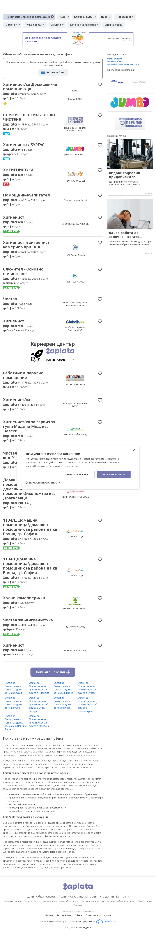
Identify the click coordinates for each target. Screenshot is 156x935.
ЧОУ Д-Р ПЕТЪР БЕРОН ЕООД (75, 405)
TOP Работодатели (89, 901)
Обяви (78, 915)
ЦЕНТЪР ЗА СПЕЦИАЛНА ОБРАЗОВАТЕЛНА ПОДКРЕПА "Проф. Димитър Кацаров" (75, 306)
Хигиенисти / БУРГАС (23, 144)
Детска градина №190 (75, 200)
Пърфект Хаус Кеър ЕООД (75, 496)
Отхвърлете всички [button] (76, 474)
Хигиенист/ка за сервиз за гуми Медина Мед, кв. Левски (29, 426)
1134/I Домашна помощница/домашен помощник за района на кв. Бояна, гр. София (30, 565)
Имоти (49, 915)
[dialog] (78, 467)
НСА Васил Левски (75, 255)
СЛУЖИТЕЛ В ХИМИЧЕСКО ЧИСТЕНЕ (29, 117)
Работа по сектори (13, 901)
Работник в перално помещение (23, 375)
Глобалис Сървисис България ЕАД (75, 328)
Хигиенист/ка (16, 399)
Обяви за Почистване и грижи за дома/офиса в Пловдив (39, 688)
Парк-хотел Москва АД (75, 608)
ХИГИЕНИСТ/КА (18, 169)
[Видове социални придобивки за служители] (130, 167)
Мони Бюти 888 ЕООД (75, 650)
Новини (107, 915)
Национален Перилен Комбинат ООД (75, 129)
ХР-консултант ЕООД (75, 384)
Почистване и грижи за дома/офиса (27, 17)
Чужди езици (33, 24)
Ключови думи (83, 17)
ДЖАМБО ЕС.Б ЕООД (75, 154)
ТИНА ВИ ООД (75, 536)
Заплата (56, 24)
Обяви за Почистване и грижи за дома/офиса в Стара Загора (38, 704)
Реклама (78, 905)
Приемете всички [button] (113, 474)
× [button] (134, 450)
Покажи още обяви (50, 672)
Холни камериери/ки (24, 597)
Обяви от (11, 24)
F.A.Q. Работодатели (68, 901)
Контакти (122, 896)
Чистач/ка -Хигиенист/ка (28, 620)
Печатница (92, 915)
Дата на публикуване (83, 24)
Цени (30, 896)
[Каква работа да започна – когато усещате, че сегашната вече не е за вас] (130, 227)
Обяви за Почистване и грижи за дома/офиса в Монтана (39, 721)
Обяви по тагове (144, 901)
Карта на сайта (108, 901)
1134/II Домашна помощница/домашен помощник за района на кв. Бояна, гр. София (30, 526)
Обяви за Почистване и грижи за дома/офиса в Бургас (87, 688)
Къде (62, 17)
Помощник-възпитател (26, 195)
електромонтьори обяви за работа (123, 64)
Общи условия (46, 896)
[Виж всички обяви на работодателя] (75, 95)
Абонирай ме (55, 72)
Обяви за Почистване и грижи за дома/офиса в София (14, 688)
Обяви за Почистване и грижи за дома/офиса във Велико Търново (15, 722)
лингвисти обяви (114, 61)
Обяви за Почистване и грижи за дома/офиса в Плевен (62, 702)
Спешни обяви (113, 24)
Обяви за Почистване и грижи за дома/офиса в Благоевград (87, 704)
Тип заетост (123, 17)
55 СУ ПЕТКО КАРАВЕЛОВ (75, 223)
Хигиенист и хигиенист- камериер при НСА (27, 245)
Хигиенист (13, 217)
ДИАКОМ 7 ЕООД (75, 626)
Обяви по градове (125, 901)
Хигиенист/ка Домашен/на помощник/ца (30, 86)
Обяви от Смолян (115, 58)
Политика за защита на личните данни (86, 896)
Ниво (104, 17)
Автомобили (64, 915)
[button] (42, 482)
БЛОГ (36, 901)
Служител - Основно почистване (23, 271)
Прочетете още (70, 466)
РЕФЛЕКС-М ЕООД (75, 180)
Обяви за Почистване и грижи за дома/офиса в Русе (14, 702)
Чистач (10, 298)
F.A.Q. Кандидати (49, 901)
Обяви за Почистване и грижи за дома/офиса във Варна (63, 688)
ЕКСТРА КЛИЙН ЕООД (75, 434)
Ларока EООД (75, 99)
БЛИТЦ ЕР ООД (75, 281)
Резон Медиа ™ (83, 927)
